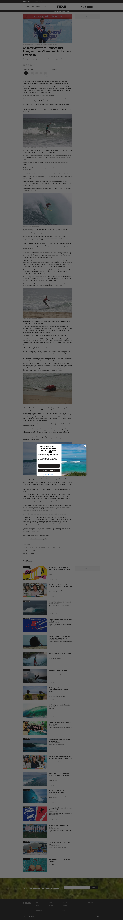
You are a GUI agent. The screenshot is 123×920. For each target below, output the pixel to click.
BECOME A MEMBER (49, 470)
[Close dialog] (85, 446)
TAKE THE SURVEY (49, 466)
